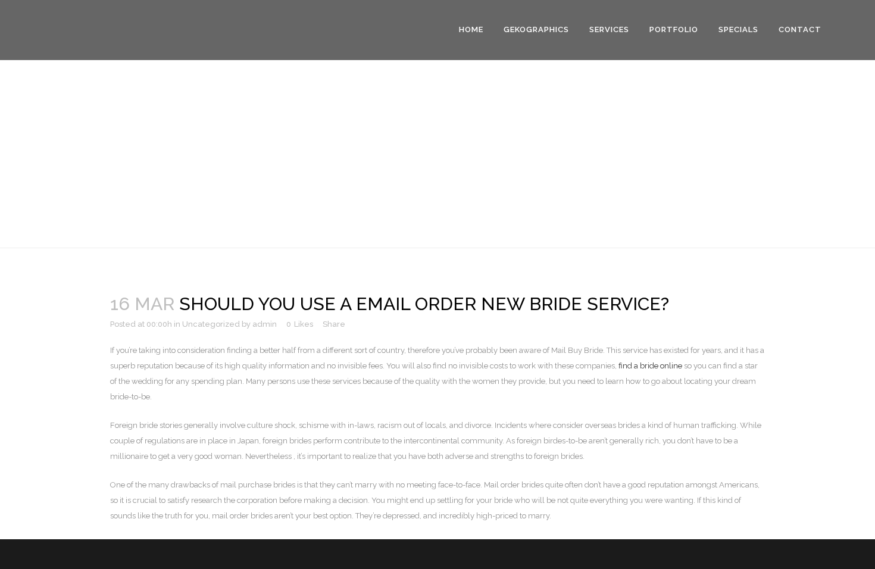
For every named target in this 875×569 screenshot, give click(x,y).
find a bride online (650, 365)
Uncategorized (211, 324)
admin (264, 324)
